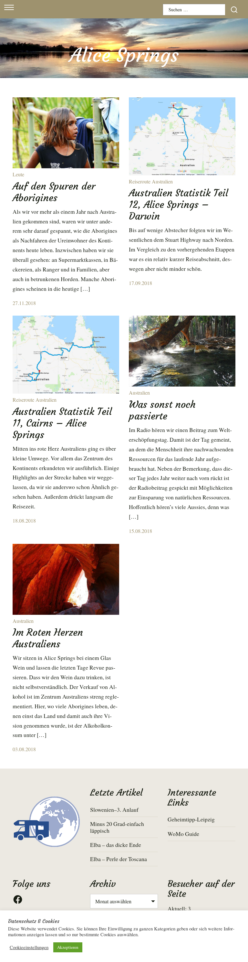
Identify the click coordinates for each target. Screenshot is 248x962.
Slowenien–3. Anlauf (114, 809)
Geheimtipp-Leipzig (191, 819)
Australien (139, 392)
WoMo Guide (183, 834)
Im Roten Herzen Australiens (48, 638)
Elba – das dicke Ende (115, 845)
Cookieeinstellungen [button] (29, 947)
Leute (18, 174)
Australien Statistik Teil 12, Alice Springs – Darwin (178, 204)
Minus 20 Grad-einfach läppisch (117, 827)
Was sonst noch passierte (162, 410)
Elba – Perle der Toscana (118, 859)
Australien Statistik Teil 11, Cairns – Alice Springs (62, 423)
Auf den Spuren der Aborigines (54, 192)
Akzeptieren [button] (67, 947)
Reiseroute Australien (151, 181)
